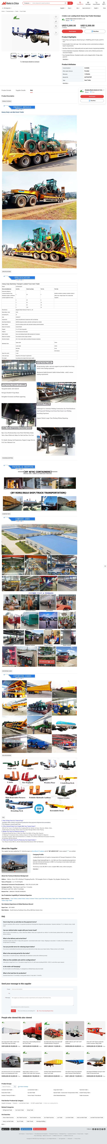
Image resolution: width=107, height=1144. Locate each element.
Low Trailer (59, 1117)
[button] (65, 3)
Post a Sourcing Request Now (45, 1011)
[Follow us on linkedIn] (104, 1129)
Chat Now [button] (96, 31)
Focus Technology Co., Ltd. (42, 1138)
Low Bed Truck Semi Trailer (96, 1117)
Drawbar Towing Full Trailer (8, 1095)
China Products (29, 1133)
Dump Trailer (52, 898)
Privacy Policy (77, 1138)
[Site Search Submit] (70, 3)
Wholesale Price (62, 1133)
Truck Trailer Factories (35, 1117)
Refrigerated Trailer (7, 1110)
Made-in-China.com (47, 1135)
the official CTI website (38, 851)
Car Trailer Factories (49, 1117)
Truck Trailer (23, 11)
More (3, 1124)
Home (3, 11)
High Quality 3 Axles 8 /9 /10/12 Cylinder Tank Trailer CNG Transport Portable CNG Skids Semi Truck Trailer (32, 1073)
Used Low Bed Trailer (82, 1117)
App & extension (86, 8)
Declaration (70, 1138)
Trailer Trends (30, 1121)
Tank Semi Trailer (84, 1090)
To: (9, 993)
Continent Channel (72, 1133)
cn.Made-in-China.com (68, 1135)
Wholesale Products (53, 1133)
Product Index (80, 1133)
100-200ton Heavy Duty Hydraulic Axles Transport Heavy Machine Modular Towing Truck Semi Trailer (73, 1073)
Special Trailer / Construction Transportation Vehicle (66, 1092)
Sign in (103, 4)
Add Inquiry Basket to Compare (30, 62)
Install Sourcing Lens (41, 1129)
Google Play (15, 1129)
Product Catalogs (23, 1086)
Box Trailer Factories (22, 1117)
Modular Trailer (66, 898)
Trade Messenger (26, 1129)
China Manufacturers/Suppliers (41, 1133)
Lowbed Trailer (21, 898)
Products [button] (26, 3)
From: (8, 989)
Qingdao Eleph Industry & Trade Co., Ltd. (75, 18)
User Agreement (62, 1138)
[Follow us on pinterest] (102, 1129)
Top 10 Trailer (20, 1121)
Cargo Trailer (8, 900)
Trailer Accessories (84, 1095)
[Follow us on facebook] (93, 1129)
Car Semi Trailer (31, 1092)
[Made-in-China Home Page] (10, 3)
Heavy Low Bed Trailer (8, 1121)
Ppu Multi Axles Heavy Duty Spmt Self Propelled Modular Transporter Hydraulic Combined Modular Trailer (53, 1043)
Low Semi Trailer (70, 1117)
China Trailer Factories (8, 1117)
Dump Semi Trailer (6, 1092)
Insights (86, 1133)
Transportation (9, 11)
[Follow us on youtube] (100, 1129)
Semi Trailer (59, 898)
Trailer (16, 11)
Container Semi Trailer (7, 1090)
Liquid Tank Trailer (43, 898)
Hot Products (22, 1133)
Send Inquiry (72, 31)
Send (13, 1010)
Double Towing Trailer (85, 1092)
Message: (8, 997)
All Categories (7, 8)
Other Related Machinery (59, 1095)
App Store (5, 1129)
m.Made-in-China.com (57, 1135)
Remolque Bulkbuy (40, 1121)
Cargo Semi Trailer (58, 1090)
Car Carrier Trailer (19, 1110)
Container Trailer (33, 898)
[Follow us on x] (95, 1129)
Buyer (69, 8)
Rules (104, 8)
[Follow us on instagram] (98, 1129)
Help (77, 8)
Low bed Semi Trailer (33, 1090)
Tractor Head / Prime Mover (34, 1095)
